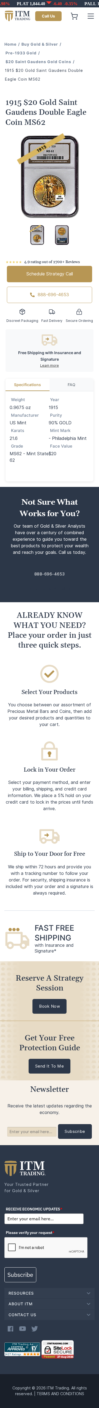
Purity (56, 415)
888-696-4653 (53, 294)
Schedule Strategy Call (49, 274)
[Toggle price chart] (50, 3)
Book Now (49, 1006)
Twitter (34, 1328)
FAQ (71, 385)
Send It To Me (49, 1066)
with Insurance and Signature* (54, 948)
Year (54, 399)
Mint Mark (60, 430)
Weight (18, 399)
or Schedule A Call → (49, 589)
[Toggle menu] (91, 16)
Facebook (10, 1328)
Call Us (48, 16)
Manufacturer (25, 415)
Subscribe (20, 1274)
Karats (17, 430)
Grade (17, 446)
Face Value (61, 446)
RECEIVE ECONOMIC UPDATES (34, 1209)
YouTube (22, 1328)
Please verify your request (30, 1232)
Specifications (27, 385)
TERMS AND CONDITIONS (60, 1394)
